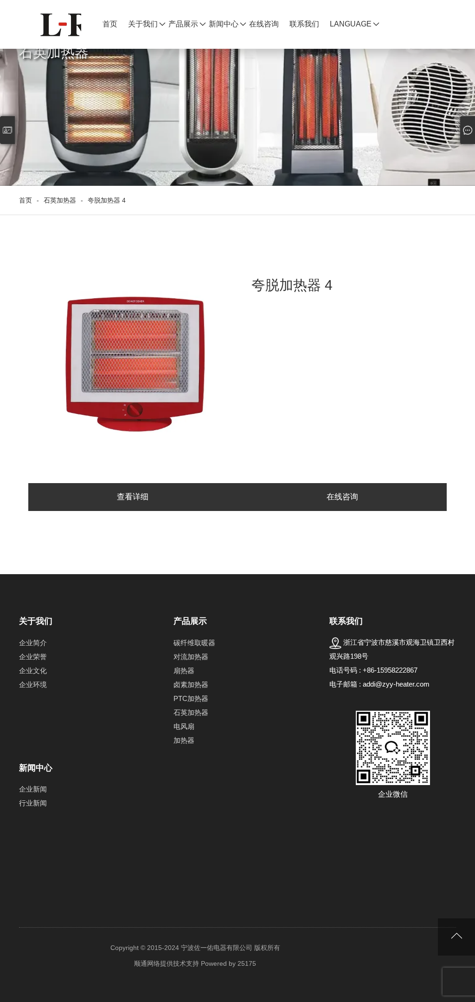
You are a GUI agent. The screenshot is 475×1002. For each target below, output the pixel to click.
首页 (110, 24)
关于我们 (143, 24)
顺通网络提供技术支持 (166, 963)
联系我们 (304, 24)
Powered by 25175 (228, 963)
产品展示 (183, 24)
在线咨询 (264, 24)
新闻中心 (223, 24)
